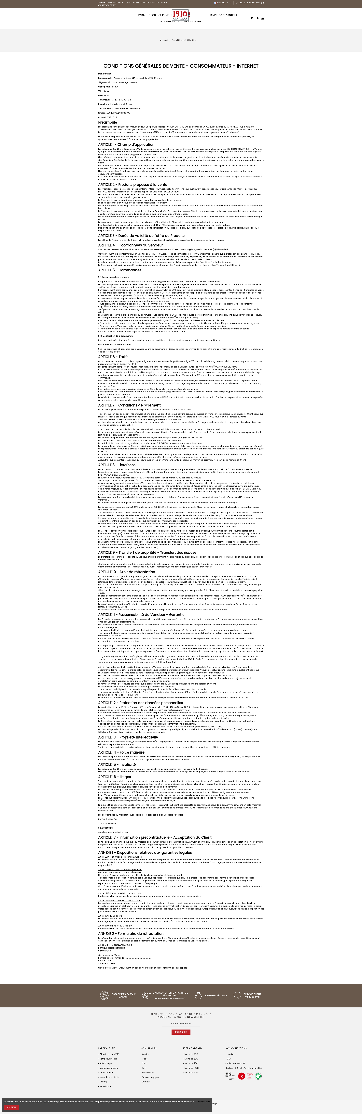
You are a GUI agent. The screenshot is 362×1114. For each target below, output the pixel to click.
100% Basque (106, 1063)
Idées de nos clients (109, 1077)
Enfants (146, 1081)
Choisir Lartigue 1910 (109, 1054)
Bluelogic (213, 1103)
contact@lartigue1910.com (119, 104)
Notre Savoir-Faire (155, 2)
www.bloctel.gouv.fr (155, 732)
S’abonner (181, 1032)
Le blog (103, 1081)
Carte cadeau (107, 5)
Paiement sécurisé (236, 1063)
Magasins (133, 2)
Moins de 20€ (191, 1054)
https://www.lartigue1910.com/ (229, 595)
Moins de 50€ (191, 1059)
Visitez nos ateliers (111, 2)
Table (145, 1059)
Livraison (231, 1054)
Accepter (12, 1107)
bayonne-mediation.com (116, 832)
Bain (144, 1068)
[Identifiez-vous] (257, 18)
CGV (229, 1059)
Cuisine (145, 1054)
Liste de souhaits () (251, 2)
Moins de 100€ (192, 1068)
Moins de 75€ (191, 1063)
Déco (144, 1063)
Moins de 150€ (192, 1072)
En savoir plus (203, 1101)
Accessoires (148, 1072)
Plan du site (105, 1086)
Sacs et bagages (150, 1077)
